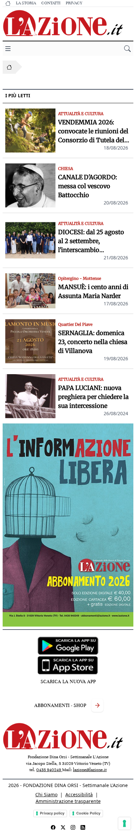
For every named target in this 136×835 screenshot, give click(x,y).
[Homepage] (9, 67)
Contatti (50, 3)
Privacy (74, 3)
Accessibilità (79, 794)
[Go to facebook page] (53, 827)
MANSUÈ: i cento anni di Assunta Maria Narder (93, 291)
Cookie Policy (88, 813)
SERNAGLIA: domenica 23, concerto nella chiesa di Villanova (92, 342)
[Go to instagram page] (73, 827)
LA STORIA (26, 3)
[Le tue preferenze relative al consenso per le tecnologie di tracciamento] (124, 823)
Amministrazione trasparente (68, 801)
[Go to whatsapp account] (83, 827)
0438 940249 (49, 769)
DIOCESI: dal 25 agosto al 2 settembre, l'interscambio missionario (91, 241)
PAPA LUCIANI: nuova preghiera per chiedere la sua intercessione (93, 397)
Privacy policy (52, 813)
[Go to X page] (63, 827)
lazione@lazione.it (90, 769)
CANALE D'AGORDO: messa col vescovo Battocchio (87, 186)
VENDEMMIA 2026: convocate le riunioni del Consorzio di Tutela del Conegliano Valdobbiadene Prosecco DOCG (93, 131)
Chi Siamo (46, 794)
